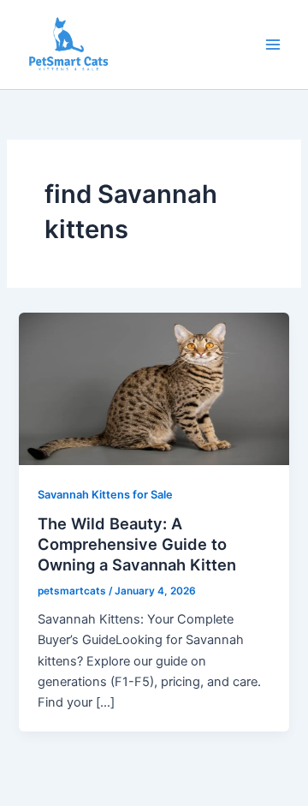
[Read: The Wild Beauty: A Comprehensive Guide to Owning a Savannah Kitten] (153, 388)
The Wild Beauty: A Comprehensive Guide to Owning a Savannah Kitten (137, 543)
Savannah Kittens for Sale (105, 494)
